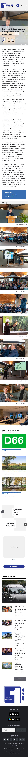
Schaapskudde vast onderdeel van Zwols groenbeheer (11, 492)
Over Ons (13, 751)
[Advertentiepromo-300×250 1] (14, 703)
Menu (26, 9)
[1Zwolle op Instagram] (14, 739)
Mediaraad (11, 753)
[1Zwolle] (7, 5)
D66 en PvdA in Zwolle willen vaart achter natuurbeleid (11, 449)
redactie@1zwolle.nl (11, 196)
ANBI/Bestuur (20, 751)
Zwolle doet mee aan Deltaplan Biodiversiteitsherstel (14, 471)
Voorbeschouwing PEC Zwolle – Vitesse (17, 511)
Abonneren (21, 730)
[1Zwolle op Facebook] (4, 739)
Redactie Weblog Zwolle (12, 38)
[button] (22, 5)
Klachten (17, 753)
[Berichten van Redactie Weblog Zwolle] (4, 38)
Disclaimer (6, 748)
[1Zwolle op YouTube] (20, 739)
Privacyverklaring (15, 748)
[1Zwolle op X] (11, 739)
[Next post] (25, 524)
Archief (22, 748)
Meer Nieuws (19, 679)
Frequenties (7, 751)
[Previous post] (2, 512)
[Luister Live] (17, 5)
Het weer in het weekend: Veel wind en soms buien (10, 524)
